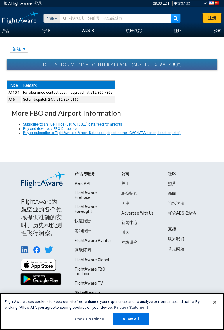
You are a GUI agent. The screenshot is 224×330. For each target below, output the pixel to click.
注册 (212, 17)
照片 (172, 183)
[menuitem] (6, 31)
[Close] (214, 302)
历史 (125, 203)
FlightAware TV (89, 283)
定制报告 (83, 230)
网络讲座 (129, 242)
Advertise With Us (137, 213)
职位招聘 (129, 193)
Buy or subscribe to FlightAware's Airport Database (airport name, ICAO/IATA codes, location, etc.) (102, 133)
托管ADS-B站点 (182, 213)
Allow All (131, 319)
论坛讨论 (176, 203)
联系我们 (176, 239)
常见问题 (176, 248)
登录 (38, 3)
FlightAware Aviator (93, 240)
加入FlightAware (18, 3)
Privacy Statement (131, 307)
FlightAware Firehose (86, 195)
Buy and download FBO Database (50, 129)
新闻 (172, 193)
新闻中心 (129, 222)
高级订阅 (83, 250)
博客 (125, 232)
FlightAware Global (92, 259)
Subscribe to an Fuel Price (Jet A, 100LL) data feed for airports (72, 124)
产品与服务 (85, 173)
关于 (125, 183)
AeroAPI (82, 183)
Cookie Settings (89, 319)
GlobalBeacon (87, 292)
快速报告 (83, 220)
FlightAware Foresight (86, 209)
